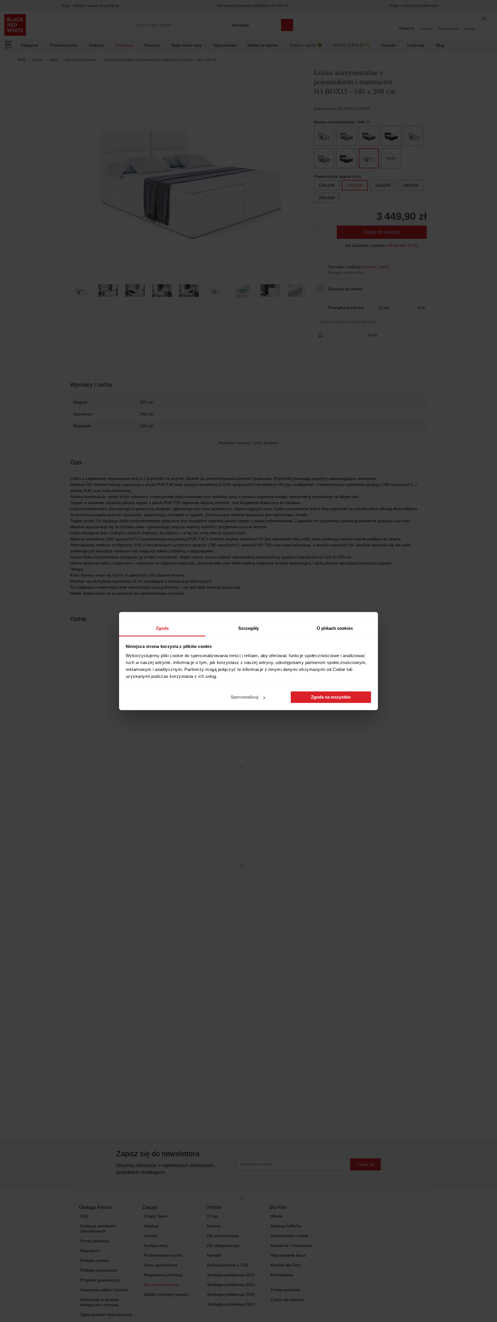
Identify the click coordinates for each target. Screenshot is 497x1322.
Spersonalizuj (244, 697)
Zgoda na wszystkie (331, 697)
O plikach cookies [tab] (335, 628)
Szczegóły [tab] (248, 628)
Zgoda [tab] (162, 628)
